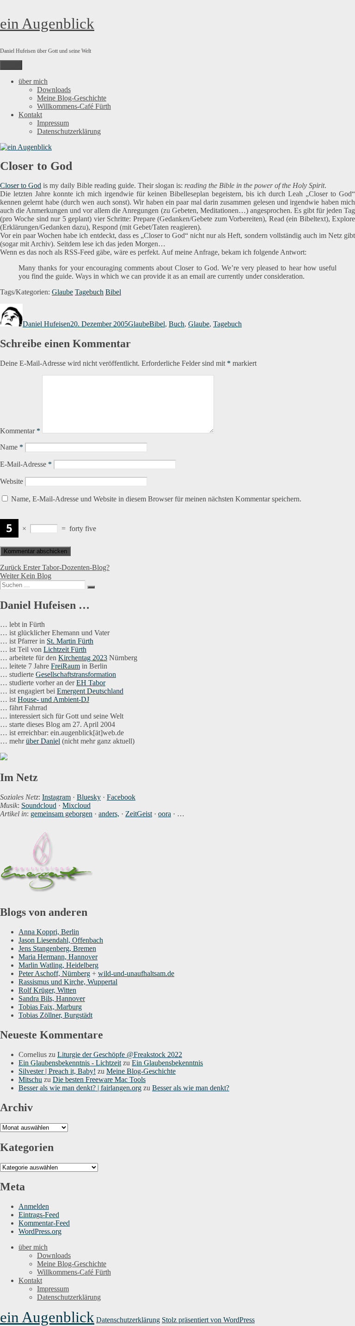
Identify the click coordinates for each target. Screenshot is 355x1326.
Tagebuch (89, 292)
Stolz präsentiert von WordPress (208, 1320)
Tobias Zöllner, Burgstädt (55, 1015)
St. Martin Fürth (70, 641)
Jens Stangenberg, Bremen (57, 948)
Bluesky (89, 797)
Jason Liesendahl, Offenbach (60, 940)
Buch (176, 324)
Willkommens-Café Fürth (74, 106)
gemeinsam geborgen (61, 814)
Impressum (53, 123)
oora (164, 814)
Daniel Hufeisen (46, 324)
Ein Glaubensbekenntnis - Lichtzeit (69, 1063)
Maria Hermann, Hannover (58, 957)
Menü (11, 65)
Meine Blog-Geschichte (71, 98)
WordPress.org (39, 1231)
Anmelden (33, 1206)
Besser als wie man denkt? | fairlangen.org (79, 1088)
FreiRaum (65, 666)
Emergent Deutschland (90, 691)
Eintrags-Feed (38, 1215)
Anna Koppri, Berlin (48, 932)
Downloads (54, 90)
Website (11, 481)
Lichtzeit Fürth (64, 649)
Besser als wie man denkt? (190, 1088)
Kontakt (30, 115)
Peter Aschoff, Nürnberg (54, 973)
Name (11, 447)
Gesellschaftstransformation (76, 674)
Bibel (113, 292)
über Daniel (43, 741)
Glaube (62, 292)
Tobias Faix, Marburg (50, 1007)
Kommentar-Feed (44, 1223)
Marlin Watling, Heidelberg (58, 965)
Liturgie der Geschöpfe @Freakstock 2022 (119, 1054)
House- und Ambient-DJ (53, 699)
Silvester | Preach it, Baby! (57, 1071)
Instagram (56, 797)
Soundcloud (38, 805)
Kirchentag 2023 (82, 658)
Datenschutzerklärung (69, 131)
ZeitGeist (138, 814)
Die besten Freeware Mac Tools (99, 1079)
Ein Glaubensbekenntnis (167, 1063)
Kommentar (20, 431)
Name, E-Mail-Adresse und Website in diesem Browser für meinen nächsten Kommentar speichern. (156, 499)
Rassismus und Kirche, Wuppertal (67, 982)
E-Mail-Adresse (26, 464)
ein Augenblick (47, 23)
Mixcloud (76, 805)
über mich (33, 81)
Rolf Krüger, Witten (47, 990)
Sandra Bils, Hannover (51, 998)
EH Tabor (90, 683)
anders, (108, 814)
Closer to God (20, 185)
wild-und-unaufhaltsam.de (136, 973)
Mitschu (30, 1079)
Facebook (121, 797)
